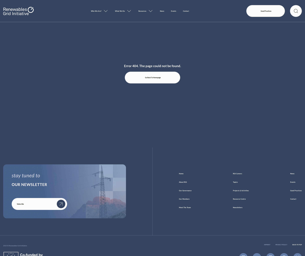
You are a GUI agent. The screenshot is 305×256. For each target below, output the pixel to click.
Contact (186, 11)
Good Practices (296, 191)
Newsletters (237, 207)
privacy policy (281, 245)
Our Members (184, 199)
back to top (297, 245)
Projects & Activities (241, 191)
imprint (267, 245)
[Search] (296, 11)
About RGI (183, 182)
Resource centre (239, 199)
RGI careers (237, 174)
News (162, 11)
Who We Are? (96, 11)
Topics (235, 182)
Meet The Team (185, 207)
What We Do (120, 11)
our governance (185, 191)
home (181, 174)
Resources (142, 11)
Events (173, 11)
